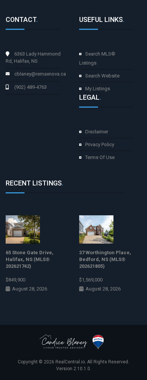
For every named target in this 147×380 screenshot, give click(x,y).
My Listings (97, 88)
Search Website (102, 76)
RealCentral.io (70, 362)
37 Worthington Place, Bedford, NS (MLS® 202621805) (105, 259)
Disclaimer (96, 131)
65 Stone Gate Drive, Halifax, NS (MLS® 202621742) (30, 259)
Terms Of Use (100, 157)
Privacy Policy (99, 144)
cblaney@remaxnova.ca (40, 74)
